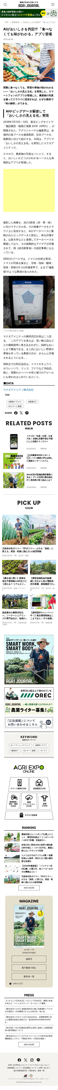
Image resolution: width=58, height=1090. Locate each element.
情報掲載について (14, 1068)
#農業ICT (32, 401)
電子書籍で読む (29, 967)
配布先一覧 (29, 976)
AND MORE (29, 888)
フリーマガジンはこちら (38, 1065)
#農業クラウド (15, 401)
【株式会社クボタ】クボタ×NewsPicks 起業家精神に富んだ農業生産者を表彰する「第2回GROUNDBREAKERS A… (28, 1019)
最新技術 (15, 22)
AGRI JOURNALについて (17, 1065)
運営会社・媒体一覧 (36, 1071)
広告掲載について (29, 1068)
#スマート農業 (15, 406)
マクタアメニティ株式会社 (18, 389)
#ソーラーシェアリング (20, 745)
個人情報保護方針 (20, 1071)
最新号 (29, 959)
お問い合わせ (44, 1068)
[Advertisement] (29, 190)
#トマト (44, 751)
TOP (6, 22)
